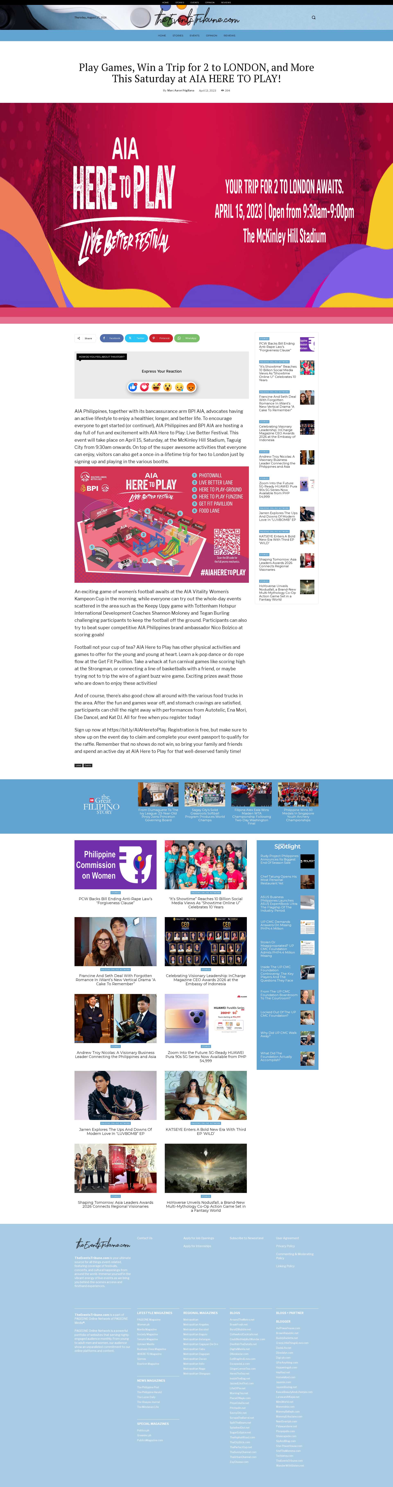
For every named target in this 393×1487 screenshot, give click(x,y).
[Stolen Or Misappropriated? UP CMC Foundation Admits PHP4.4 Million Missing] (307, 948)
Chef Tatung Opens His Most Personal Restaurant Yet (279, 880)
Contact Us (144, 1238)
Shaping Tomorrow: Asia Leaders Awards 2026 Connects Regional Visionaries (277, 564)
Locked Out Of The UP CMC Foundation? (278, 1014)
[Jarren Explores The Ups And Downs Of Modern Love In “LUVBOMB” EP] (307, 514)
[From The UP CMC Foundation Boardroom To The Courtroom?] (307, 997)
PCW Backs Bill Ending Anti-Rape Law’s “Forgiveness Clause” (277, 346)
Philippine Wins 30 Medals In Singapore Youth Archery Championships (298, 815)
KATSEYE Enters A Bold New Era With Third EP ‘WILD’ (277, 539)
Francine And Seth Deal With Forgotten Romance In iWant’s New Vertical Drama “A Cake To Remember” (277, 403)
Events (88, 765)
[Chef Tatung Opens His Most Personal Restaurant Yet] (307, 882)
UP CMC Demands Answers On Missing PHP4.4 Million (276, 925)
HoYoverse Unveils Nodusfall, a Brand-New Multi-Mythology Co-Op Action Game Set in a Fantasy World (277, 592)
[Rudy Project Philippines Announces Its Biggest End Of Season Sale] (307, 861)
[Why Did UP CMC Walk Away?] (307, 1038)
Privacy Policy (285, 1246)
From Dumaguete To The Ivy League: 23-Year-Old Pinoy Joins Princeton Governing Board (158, 815)
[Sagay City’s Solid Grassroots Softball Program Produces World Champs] (205, 794)
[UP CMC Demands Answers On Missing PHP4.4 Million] (307, 927)
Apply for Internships (197, 1246)
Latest (78, 765)
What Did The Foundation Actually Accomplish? (276, 1056)
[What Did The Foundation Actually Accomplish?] (307, 1059)
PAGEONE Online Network (274, 362)
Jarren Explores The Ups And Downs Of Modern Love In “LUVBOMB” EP (278, 516)
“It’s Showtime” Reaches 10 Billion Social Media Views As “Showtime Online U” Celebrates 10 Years (278, 373)
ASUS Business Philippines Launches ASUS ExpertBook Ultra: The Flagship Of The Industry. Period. (279, 903)
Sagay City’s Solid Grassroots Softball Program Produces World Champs (205, 815)
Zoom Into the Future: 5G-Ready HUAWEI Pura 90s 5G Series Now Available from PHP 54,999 (278, 490)
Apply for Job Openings (198, 1238)
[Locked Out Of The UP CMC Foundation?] (307, 1018)
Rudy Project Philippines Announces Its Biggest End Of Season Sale (279, 859)
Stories (264, 338)
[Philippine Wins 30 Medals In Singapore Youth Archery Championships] (298, 794)
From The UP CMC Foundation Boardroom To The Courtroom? (279, 994)
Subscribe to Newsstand (246, 1238)
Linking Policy (285, 1266)
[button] (313, 17)
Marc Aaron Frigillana (180, 90)
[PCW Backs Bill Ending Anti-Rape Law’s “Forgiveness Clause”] (307, 344)
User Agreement (287, 1238)
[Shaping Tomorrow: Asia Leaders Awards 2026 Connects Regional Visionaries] (307, 560)
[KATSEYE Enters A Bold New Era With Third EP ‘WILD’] (307, 537)
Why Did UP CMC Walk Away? (279, 1034)
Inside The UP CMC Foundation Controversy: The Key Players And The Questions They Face (277, 973)
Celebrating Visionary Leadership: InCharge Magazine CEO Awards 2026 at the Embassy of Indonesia (277, 433)
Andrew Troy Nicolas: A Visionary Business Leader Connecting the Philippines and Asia (277, 462)
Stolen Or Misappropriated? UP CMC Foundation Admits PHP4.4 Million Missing (278, 949)
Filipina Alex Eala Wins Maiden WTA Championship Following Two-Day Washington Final (251, 816)
